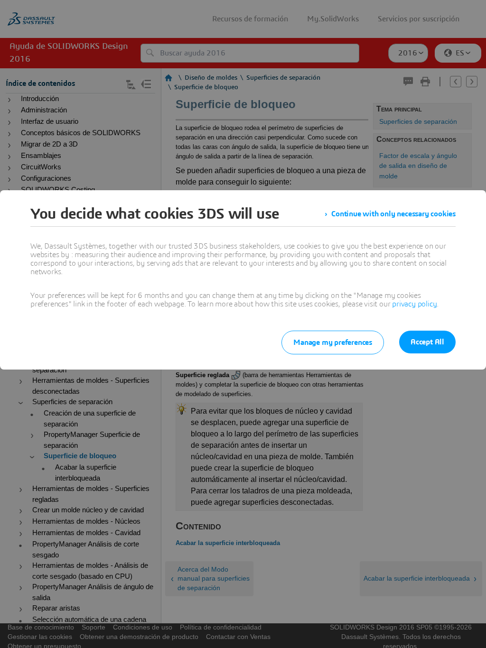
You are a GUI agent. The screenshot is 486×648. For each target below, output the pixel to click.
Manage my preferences (332, 342)
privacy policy (414, 304)
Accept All (427, 342)
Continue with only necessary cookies (393, 214)
